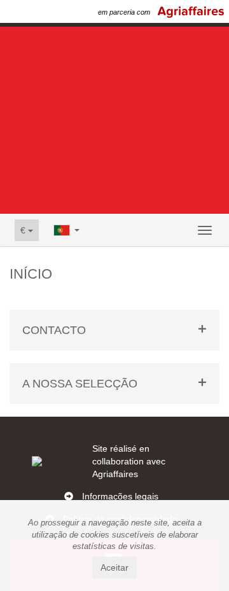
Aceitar (114, 567)
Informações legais (120, 496)
